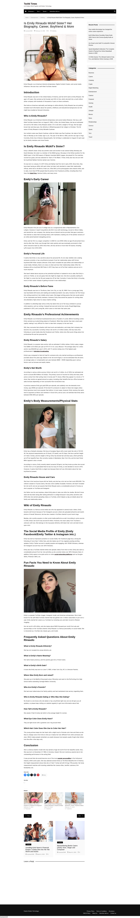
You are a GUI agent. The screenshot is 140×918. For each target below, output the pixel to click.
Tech (38, 11)
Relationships (93, 122)
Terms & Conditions (101, 911)
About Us (94, 913)
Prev (28, 816)
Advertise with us (54, 11)
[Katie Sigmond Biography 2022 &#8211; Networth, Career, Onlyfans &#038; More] (74, 797)
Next (80, 816)
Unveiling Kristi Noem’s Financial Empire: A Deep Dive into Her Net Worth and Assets (38, 849)
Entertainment (93, 91)
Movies (91, 114)
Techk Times (30, 3)
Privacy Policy (90, 911)
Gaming (91, 103)
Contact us (113, 913)
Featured (91, 99)
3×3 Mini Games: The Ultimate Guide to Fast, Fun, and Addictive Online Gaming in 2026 (101, 58)
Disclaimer (111, 911)
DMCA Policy (86, 913)
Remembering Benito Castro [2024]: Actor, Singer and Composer (67, 847)
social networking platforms (63, 554)
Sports (45, 11)
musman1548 (28, 31)
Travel (90, 137)
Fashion (91, 95)
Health (90, 106)
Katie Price (33, 173)
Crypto (90, 84)
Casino (91, 76)
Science (91, 125)
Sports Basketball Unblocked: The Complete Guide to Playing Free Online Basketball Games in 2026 (101, 51)
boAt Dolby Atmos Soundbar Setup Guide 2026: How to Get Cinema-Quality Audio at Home (101, 37)
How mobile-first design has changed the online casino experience (100, 30)
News (90, 118)
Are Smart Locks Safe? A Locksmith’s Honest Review (101, 44)
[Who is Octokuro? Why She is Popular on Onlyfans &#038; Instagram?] (33, 797)
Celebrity (54, 31)
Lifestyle (91, 110)
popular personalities (64, 758)
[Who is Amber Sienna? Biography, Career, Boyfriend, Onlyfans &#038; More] (53, 797)
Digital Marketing (93, 88)
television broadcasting (41, 351)
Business (31, 11)
